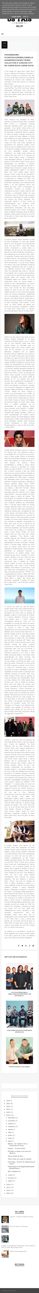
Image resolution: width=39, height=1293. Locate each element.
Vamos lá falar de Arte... (16, 1156)
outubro (11, 1123)
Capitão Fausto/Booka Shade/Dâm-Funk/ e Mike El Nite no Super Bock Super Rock (18, 1246)
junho (10, 1135)
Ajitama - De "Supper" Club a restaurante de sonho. (17, 1144)
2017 (8, 1187)
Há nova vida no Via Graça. (19, 1226)
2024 (8, 1100)
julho (10, 1132)
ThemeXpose (33, 1290)
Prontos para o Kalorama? (19, 1066)
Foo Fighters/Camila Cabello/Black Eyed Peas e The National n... (19, 994)
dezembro (12, 1118)
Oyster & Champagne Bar (18, 1251)
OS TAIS (18, 1290)
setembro (11, 1126)
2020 (8, 1112)
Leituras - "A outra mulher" (17, 1148)
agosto (10, 1129)
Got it (25, 17)
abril (10, 1141)
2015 (8, 1193)
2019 (8, 1115)
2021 (8, 1109)
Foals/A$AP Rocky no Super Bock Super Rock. (19, 1031)
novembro (12, 1121)
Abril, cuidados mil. (14, 1171)
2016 (8, 1190)
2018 (8, 1184)
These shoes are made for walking (19, 1159)
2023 (8, 1103)
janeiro (10, 1181)
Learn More (16, 17)
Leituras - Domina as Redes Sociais (21, 1216)
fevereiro (11, 1178)
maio (10, 1138)
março (10, 1175)
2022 (8, 1106)
